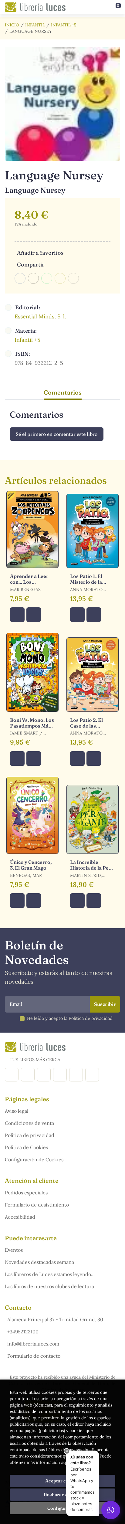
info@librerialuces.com (33, 1344)
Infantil (35, 25)
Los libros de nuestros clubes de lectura (49, 1286)
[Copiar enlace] (73, 278)
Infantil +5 (63, 25)
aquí (65, 1462)
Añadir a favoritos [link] (40, 252)
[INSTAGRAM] (28, 1074)
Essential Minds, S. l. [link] (40, 316)
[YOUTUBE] (76, 1074)
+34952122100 (23, 1332)
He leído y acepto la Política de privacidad (70, 1018)
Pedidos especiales (26, 1193)
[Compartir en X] (33, 278)
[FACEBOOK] (12, 1074)
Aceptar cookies (62, 1481)
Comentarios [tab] (63, 392)
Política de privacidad (29, 1135)
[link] (33, 614)
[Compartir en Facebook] (20, 278)
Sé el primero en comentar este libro (56, 434)
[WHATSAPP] (92, 1074)
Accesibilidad (20, 1217)
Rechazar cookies (62, 1494)
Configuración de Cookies (34, 1159)
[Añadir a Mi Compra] (17, 614)
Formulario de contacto (33, 1356)
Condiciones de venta (29, 1123)
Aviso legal (16, 1111)
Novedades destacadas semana (39, 1262)
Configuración (62, 1508)
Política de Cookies (26, 1147)
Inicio (12, 25)
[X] (44, 1074)
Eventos (14, 1250)
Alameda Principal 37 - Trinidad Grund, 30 (55, 1319)
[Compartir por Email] (60, 278)
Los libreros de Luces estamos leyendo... (50, 1274)
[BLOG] (60, 1074)
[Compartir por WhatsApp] (46, 278)
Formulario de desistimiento (37, 1205)
